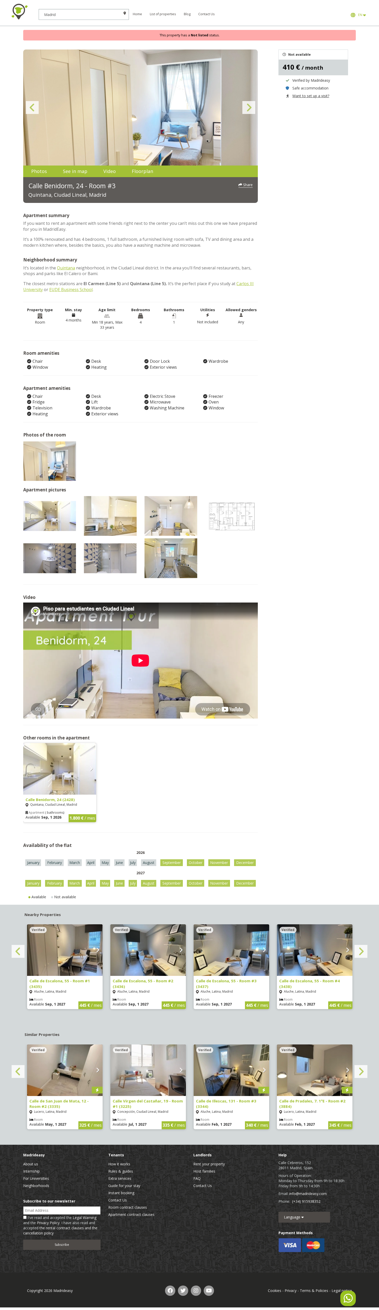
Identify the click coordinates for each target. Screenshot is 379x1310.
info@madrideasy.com (308, 1193)
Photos (39, 171)
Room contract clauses (127, 1207)
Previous (32, 107)
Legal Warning (84, 1217)
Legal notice (342, 1290)
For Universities (36, 1178)
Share (247, 184)
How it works (119, 1163)
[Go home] (19, 12)
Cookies (274, 1290)
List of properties (163, 14)
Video (109, 171)
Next (248, 107)
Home (137, 14)
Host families (204, 1171)
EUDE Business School (71, 289)
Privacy (290, 1290)
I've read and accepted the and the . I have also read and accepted (60, 1225)
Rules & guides (120, 1171)
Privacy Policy (48, 1222)
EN (360, 15)
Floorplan (142, 171)
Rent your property (209, 1163)
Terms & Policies (314, 1290)
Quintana (66, 268)
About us (30, 1163)
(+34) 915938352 (306, 1201)
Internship (31, 1171)
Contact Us (206, 14)
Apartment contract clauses (131, 1214)
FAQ (197, 1178)
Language (292, 1217)
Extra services (119, 1178)
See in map (75, 171)
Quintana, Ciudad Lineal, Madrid (67, 194)
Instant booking (121, 1192)
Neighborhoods (36, 1185)
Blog (187, 14)
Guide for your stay (124, 1185)
